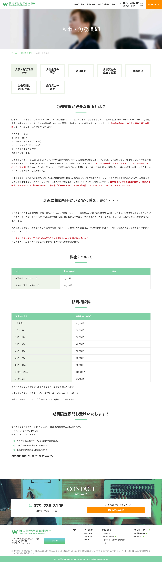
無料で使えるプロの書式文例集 (114, 540)
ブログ (114, 4)
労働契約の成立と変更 (109, 70)
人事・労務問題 (109, 536)
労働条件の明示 (52, 70)
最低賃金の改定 (52, 87)
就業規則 (107, 533)
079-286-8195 (49, 505)
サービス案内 (79, 4)
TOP (74, 530)
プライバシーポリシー (141, 530)
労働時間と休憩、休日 (24, 87)
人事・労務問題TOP (24, 70)
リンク (104, 543)
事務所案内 (91, 4)
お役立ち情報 (103, 4)
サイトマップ (138, 536)
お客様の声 (88, 536)
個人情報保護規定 (140, 533)
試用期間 (81, 71)
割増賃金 (138, 71)
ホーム (14, 53)
